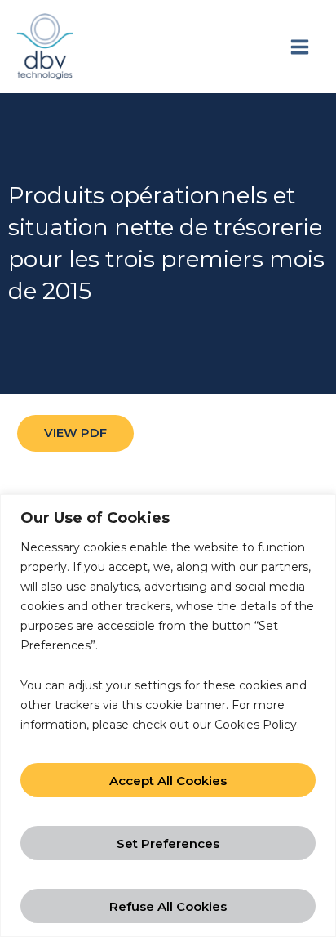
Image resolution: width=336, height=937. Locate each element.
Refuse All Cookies (168, 906)
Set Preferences (168, 843)
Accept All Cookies (168, 780)
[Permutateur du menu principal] (299, 46)
